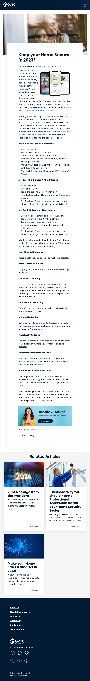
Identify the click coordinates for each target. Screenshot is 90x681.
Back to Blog (28, 435)
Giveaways (27, 430)
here (48, 394)
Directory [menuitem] (15, 620)
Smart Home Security (38, 430)
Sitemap (13, 675)
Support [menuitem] (14, 616)
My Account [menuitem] (16, 629)
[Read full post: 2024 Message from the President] (24, 474)
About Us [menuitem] (14, 607)
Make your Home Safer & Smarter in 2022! (22, 567)
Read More (34, 527)
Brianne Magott (39, 66)
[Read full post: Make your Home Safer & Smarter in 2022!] (24, 546)
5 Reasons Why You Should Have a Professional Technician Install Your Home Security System (65, 501)
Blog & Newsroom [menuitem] (19, 612)
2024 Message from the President (23, 494)
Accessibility (22, 675)
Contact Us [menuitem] (16, 625)
